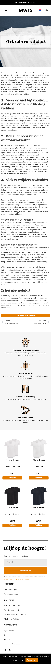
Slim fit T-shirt (12, 460)
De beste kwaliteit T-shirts (15, 615)
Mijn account (9, 631)
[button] (6, 10)
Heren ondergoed (11, 590)
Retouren (8, 639)
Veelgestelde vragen (12, 644)
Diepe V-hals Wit (12, 467)
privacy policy (8, 579)
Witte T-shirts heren (12, 606)
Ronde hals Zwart (12, 514)
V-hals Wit (38, 467)
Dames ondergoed (12, 594)
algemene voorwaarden (22, 579)
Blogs (6, 635)
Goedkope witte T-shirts (14, 610)
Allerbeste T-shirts (11, 619)
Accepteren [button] (31, 660)
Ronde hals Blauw (38, 514)
